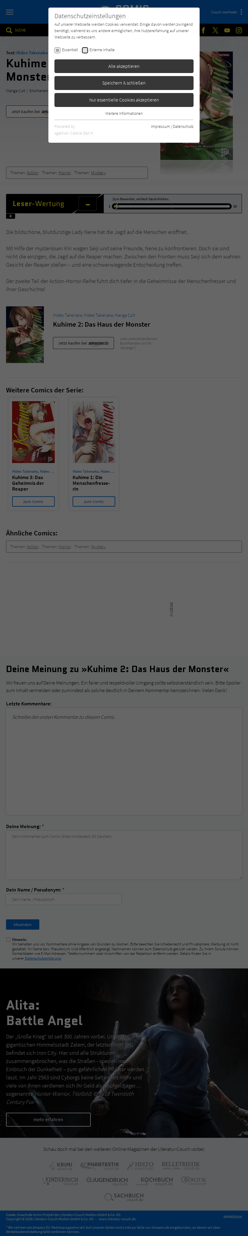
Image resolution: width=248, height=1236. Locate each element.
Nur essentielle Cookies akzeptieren (124, 100)
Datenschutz (183, 126)
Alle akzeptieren (124, 66)
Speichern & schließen (124, 83)
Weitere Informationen (124, 113)
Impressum (160, 126)
